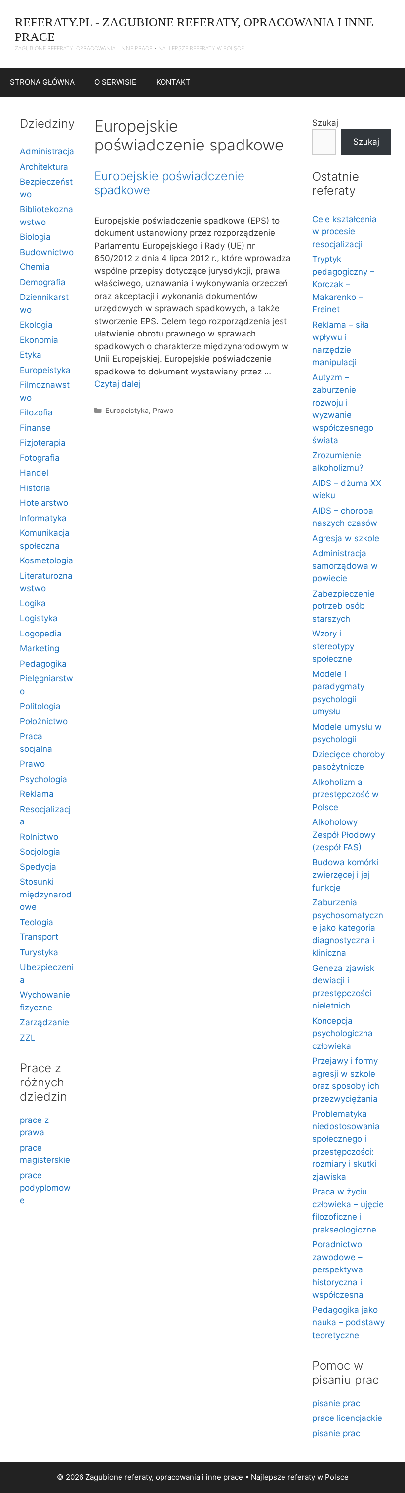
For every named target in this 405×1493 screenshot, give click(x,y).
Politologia (40, 706)
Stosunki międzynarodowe (46, 894)
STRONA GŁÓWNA (42, 82)
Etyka (30, 355)
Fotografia (40, 458)
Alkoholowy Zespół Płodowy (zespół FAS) (343, 834)
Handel (34, 473)
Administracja (47, 151)
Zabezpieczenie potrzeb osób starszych (343, 606)
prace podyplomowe (45, 1187)
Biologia (35, 237)
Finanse (35, 428)
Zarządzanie (44, 1022)
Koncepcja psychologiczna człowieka (342, 1033)
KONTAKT (173, 82)
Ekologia (36, 325)
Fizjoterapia (43, 443)
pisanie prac (336, 1403)
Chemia (35, 267)
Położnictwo (44, 721)
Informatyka (43, 518)
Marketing (39, 648)
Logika (33, 603)
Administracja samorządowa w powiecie (345, 565)
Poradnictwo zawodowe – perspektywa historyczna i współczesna (338, 1269)
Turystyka (39, 952)
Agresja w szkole (345, 538)
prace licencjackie (347, 1418)
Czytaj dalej (117, 384)
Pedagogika (43, 664)
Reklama (37, 794)
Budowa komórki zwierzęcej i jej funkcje (345, 875)
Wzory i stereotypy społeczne (333, 646)
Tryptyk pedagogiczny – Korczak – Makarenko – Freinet (343, 284)
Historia (35, 488)
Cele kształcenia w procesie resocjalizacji (344, 231)
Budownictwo (47, 252)
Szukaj (325, 123)
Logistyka (39, 618)
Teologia (36, 922)
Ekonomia (39, 340)
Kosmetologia (46, 560)
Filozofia (36, 412)
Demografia (43, 282)
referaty (301, 1477)
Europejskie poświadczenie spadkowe (169, 183)
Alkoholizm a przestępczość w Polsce (345, 794)
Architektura (44, 167)
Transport (39, 937)
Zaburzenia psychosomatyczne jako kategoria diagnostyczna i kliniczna (347, 927)
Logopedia (41, 633)
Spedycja (38, 867)
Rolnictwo (39, 837)
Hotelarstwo (44, 503)
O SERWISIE (115, 82)
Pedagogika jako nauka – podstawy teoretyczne (348, 1322)
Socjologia (40, 852)
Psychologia (43, 779)
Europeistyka (127, 410)
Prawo (163, 410)
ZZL (28, 1038)
